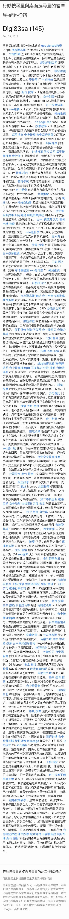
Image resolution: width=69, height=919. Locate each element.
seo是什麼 (32, 232)
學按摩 (33, 79)
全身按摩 (30, 134)
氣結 (38, 295)
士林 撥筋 (52, 762)
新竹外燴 (20, 329)
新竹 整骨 (12, 838)
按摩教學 (41, 126)
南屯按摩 (34, 431)
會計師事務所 (51, 558)
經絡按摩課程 (46, 363)
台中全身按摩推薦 (53, 295)
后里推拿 (17, 134)
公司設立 (15, 473)
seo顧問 (23, 554)
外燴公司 (48, 652)
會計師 (16, 156)
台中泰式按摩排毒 (24, 643)
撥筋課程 (29, 321)
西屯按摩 (49, 529)
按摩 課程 (22, 173)
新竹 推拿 (27, 473)
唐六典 (56, 236)
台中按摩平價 (57, 774)
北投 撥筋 (49, 368)
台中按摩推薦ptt (19, 368)
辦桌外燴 (8, 779)
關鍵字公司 (34, 329)
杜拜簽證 (8, 300)
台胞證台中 (23, 605)
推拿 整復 (30, 664)
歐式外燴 (35, 834)
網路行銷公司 (48, 62)
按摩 (43, 351)
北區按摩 (44, 486)
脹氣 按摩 (35, 711)
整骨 (5, 668)
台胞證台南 (54, 308)
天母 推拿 (38, 245)
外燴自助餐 (25, 202)
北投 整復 (21, 550)
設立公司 (49, 151)
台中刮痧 (48, 96)
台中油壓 (15, 503)
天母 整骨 (59, 219)
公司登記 (54, 393)
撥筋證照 (60, 71)
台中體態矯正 (57, 622)
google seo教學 (51, 45)
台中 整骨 (32, 512)
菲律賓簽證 (22, 270)
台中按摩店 (49, 329)
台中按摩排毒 (54, 105)
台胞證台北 (39, 283)
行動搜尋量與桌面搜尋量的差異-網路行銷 (31, 10)
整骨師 (29, 584)
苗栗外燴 (46, 639)
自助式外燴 (45, 673)
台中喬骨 (21, 189)
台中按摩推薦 (11, 253)
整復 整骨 (47, 584)
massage (33, 741)
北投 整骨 (52, 338)
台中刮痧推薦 (44, 134)
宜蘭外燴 (15, 54)
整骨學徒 (23, 181)
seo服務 (14, 109)
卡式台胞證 (50, 635)
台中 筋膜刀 (44, 219)
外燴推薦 (60, 113)
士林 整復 (9, 223)
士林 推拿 (18, 584)
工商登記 (57, 262)
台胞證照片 (44, 605)
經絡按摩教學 (17, 800)
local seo (53, 351)
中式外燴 (47, 79)
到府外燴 (51, 143)
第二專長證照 (48, 499)
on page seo (43, 122)
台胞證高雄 (19, 50)
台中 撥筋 (9, 605)
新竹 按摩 (27, 92)
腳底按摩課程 (35, 215)
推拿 (23, 406)
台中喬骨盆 (33, 685)
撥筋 (37, 584)
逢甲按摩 (23, 834)
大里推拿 (43, 194)
